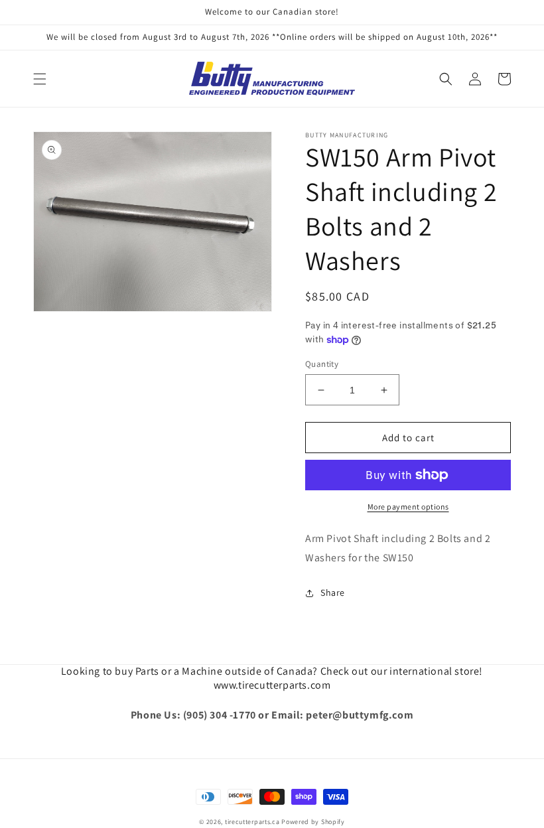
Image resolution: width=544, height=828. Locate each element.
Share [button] (332, 592)
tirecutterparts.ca (252, 821)
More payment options (408, 507)
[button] (39, 79)
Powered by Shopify (313, 821)
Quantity (321, 364)
